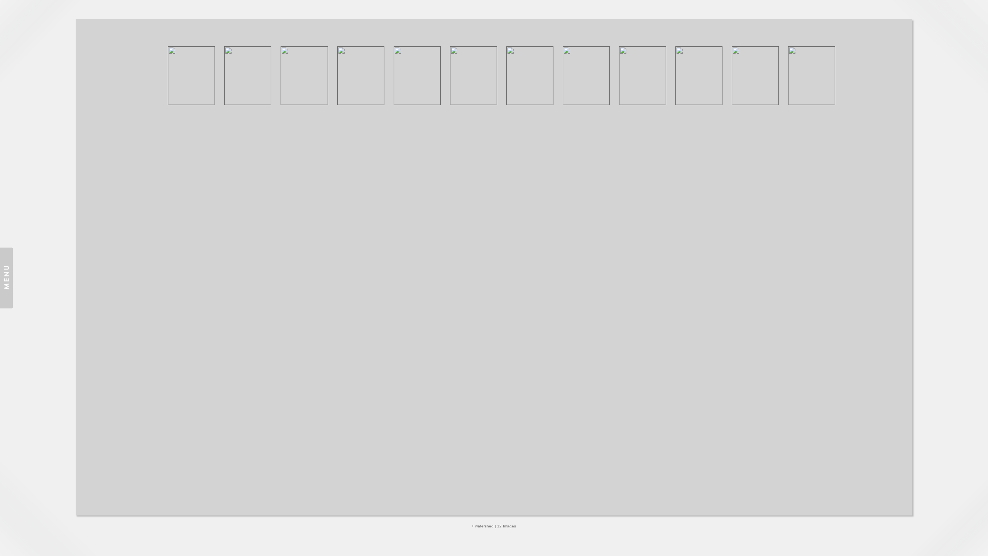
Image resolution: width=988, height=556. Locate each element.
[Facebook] (504, 529)
